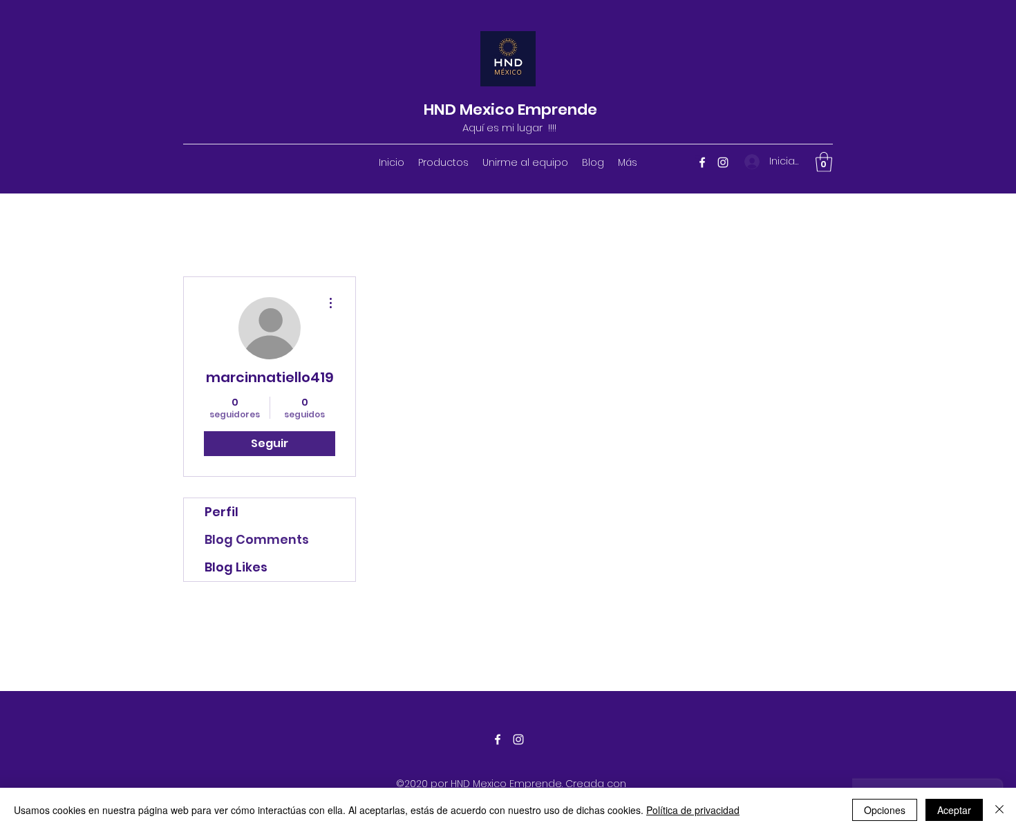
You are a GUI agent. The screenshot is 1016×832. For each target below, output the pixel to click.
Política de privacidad (693, 810)
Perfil (221, 511)
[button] (824, 162)
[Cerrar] (999, 810)
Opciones (884, 810)
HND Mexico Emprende (510, 109)
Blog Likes (236, 567)
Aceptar (954, 810)
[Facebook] (702, 162)
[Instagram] (723, 162)
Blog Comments (257, 539)
